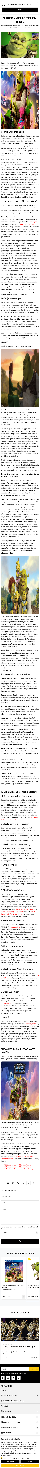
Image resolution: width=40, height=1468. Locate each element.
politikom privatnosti (19, 1373)
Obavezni (6, 1458)
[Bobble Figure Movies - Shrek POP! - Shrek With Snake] (26, 1271)
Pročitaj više (34, 1358)
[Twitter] (23, 1183)
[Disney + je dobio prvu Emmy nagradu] (20, 1329)
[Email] (8, 1183)
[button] (12, 1283)
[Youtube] (13, 1378)
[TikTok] (19, 1378)
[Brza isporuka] (17, 1259)
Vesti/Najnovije (7, 1344)
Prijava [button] (20, 10)
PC (30, 894)
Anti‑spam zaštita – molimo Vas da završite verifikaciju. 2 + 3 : (20, 1227)
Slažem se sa (14, 1373)
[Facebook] (3, 1183)
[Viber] (18, 1183)
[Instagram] (8, 1378)
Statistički (16, 1458)
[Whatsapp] (13, 1183)
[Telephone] (28, 1183)
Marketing (25, 1458)
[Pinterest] (33, 1183)
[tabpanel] (26, 1278)
